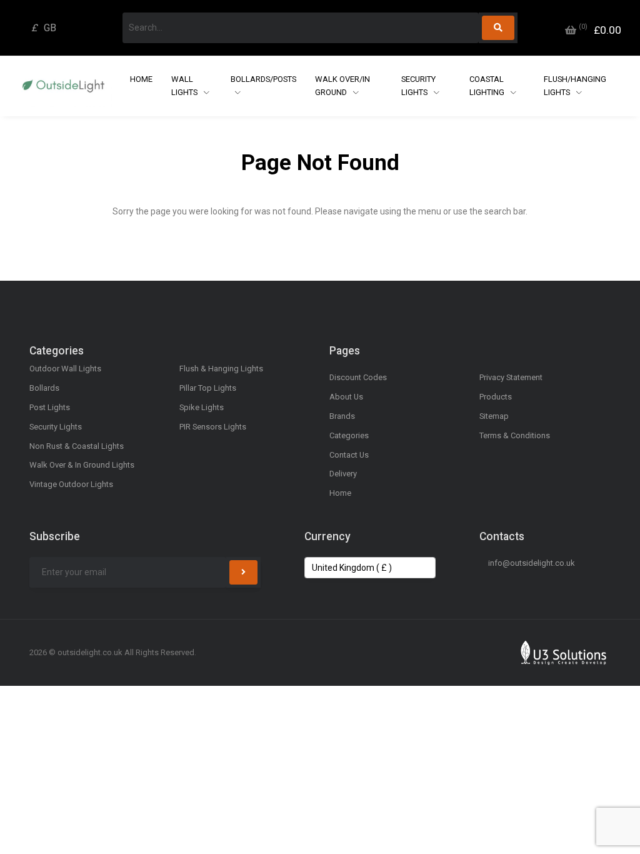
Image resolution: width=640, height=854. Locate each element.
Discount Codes (358, 377)
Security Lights (418, 85)
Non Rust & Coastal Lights (76, 446)
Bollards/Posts (263, 79)
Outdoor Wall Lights (65, 368)
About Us (346, 396)
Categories (349, 435)
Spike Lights (201, 407)
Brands (342, 416)
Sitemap (494, 416)
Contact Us (349, 455)
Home (141, 79)
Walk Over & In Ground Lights (81, 465)
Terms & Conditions (514, 435)
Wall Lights (185, 85)
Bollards (44, 388)
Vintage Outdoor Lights (71, 484)
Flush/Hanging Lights (575, 85)
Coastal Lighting (487, 85)
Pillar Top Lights (207, 388)
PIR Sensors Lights (212, 426)
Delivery (343, 473)
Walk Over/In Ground (342, 85)
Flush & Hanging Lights (221, 368)
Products (495, 396)
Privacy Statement (510, 377)
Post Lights (49, 407)
